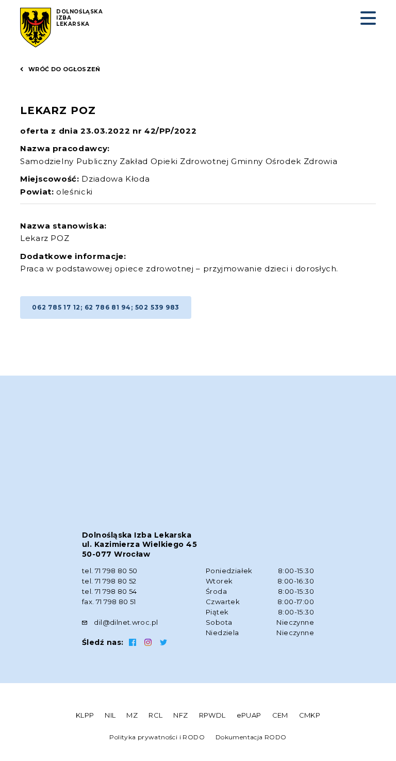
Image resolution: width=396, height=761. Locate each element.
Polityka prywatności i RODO (157, 737)
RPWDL (212, 715)
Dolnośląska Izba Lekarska (79, 18)
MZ (132, 715)
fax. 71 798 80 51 (109, 601)
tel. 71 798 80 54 (109, 591)
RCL (155, 715)
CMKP (310, 715)
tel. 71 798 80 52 (109, 581)
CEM (280, 715)
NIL (110, 715)
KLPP (85, 715)
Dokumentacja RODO (251, 737)
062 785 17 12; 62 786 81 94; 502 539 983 (105, 307)
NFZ (180, 715)
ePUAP (249, 715)
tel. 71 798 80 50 (110, 570)
